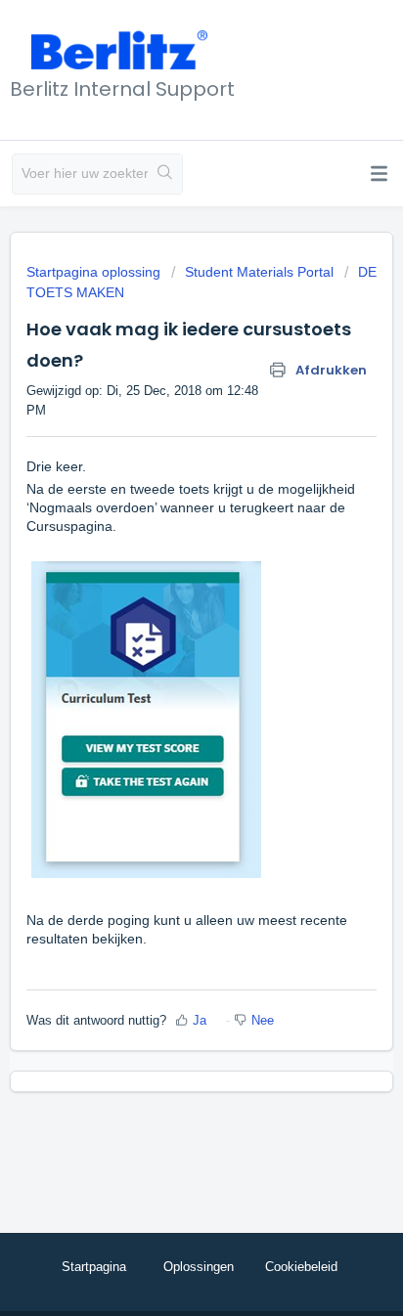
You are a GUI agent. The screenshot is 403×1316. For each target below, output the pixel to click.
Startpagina (94, 1266)
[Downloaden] (165, 650)
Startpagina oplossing (95, 272)
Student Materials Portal (259, 272)
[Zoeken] (165, 174)
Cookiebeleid (301, 1266)
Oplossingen (198, 1266)
